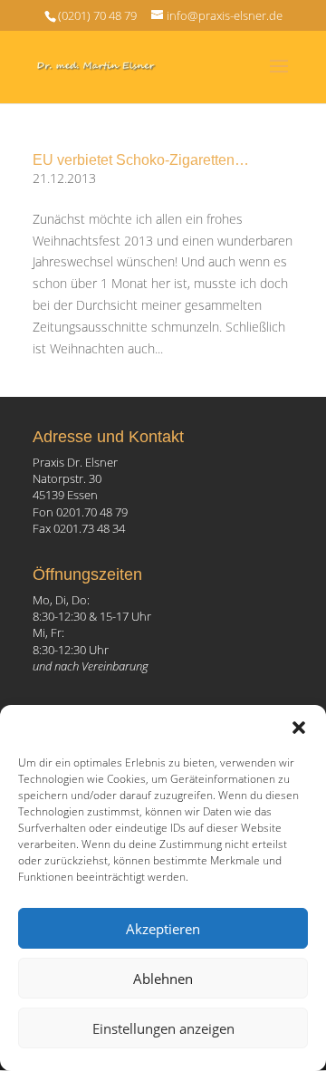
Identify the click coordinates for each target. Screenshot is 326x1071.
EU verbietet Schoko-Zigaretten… (141, 160)
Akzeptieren (163, 929)
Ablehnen (163, 979)
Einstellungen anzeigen (163, 1028)
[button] (299, 728)
